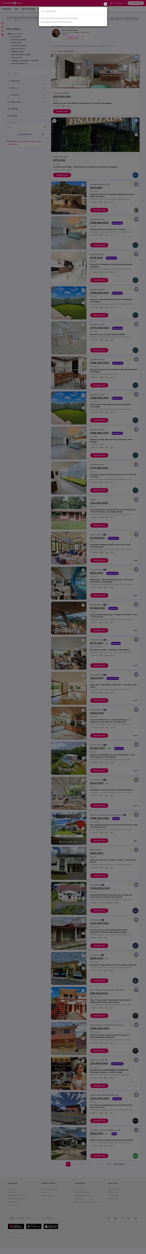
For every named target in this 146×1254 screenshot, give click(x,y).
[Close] (105, 4)
